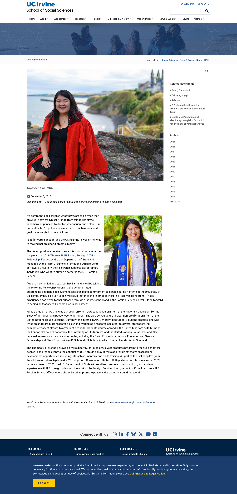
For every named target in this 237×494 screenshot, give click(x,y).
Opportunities (144, 19)
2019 (172, 176)
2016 (172, 191)
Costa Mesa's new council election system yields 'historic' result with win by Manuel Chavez (187, 120)
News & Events (167, 19)
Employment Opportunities (89, 454)
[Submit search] (206, 11)
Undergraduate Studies (134, 454)
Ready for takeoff (181, 90)
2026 (172, 141)
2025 (172, 146)
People (96, 19)
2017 (172, 186)
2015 (172, 196)
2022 (172, 161)
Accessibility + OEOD (41, 454)
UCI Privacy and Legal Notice (147, 473)
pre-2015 (175, 201)
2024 (172, 151)
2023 (172, 156)
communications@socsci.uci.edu (132, 402)
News (199, 60)
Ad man (178, 100)
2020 (172, 171)
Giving (186, 19)
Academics (60, 19)
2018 (206, 60)
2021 (172, 166)
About (43, 19)
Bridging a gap (180, 95)
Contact (198, 19)
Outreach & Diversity (119, 19)
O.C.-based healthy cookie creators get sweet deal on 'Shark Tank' (187, 108)
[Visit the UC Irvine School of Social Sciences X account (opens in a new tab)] (140, 434)
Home (32, 19)
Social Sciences (170, 60)
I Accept (43, 482)
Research (79, 19)
